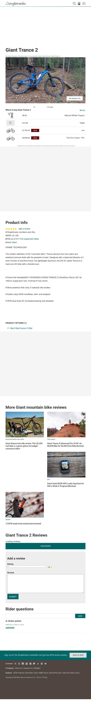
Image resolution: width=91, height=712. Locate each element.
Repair (8, 519)
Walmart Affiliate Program (75, 115)
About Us (18, 668)
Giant (14, 242)
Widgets (37, 668)
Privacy (44, 677)
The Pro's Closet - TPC (75, 137)
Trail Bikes (51, 439)
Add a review (24, 228)
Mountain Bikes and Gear (15, 439)
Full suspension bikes (35, 56)
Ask (80, 615)
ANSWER (10, 627)
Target (82, 123)
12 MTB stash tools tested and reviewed (23, 523)
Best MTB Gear (56, 672)
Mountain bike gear (11, 56)
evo (83, 130)
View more (45, 546)
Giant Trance (46, 56)
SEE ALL (82, 110)
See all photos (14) (74, 98)
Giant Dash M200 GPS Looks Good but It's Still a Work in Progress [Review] (65, 484)
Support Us (28, 668)
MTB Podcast (18, 672)
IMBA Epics (43, 672)
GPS (48, 479)
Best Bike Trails (31, 672)
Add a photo (39, 107)
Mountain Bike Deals (71, 672)
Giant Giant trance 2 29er (21, 328)
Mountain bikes (22, 56)
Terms (39, 677)
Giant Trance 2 (55, 56)
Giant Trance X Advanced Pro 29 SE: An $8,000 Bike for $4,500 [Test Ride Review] (65, 444)
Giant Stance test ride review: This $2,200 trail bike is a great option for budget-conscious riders (24, 446)
